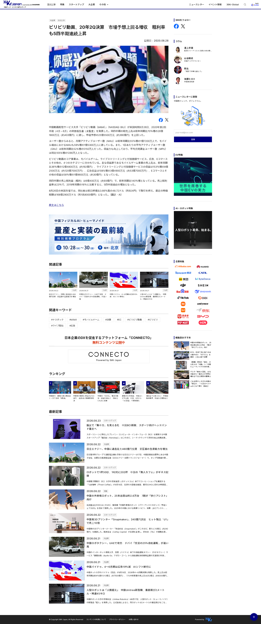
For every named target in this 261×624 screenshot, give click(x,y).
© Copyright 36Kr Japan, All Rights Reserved (66, 619)
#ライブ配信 (57, 325)
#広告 (72, 325)
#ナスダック (57, 319)
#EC (119, 319)
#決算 (108, 319)
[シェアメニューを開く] (254, 617)
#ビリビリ (153, 319)
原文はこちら (56, 205)
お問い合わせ (134, 619)
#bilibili (73, 319)
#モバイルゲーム (91, 319)
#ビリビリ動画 (134, 319)
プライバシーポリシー (117, 619)
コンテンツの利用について (96, 619)
